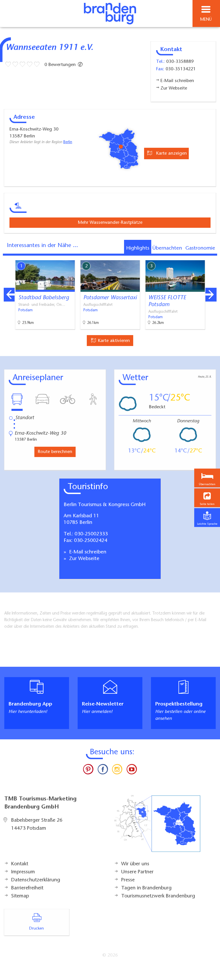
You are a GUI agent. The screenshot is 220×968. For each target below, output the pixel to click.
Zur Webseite (83, 558)
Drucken (36, 929)
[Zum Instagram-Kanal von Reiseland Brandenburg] (117, 770)
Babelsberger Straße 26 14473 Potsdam (36, 824)
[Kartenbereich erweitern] (211, 257)
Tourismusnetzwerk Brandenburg (158, 896)
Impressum (23, 872)
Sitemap (20, 896)
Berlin (67, 142)
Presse (128, 880)
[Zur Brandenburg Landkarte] (157, 826)
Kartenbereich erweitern (184, 256)
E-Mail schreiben (87, 552)
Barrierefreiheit (27, 888)
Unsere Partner (137, 872)
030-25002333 (91, 534)
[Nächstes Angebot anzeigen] (210, 295)
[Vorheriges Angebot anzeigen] (9, 295)
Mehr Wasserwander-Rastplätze (110, 222)
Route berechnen (55, 452)
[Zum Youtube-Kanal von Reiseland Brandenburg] (131, 770)
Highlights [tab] (137, 248)
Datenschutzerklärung (35, 880)
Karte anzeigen (171, 153)
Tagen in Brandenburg (146, 888)
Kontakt (19, 864)
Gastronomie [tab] (200, 248)
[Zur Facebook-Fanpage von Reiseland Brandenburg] (103, 770)
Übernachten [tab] (167, 248)
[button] (207, 498)
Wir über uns (135, 864)
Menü (206, 20)
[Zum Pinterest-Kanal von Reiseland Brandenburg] (88, 770)
